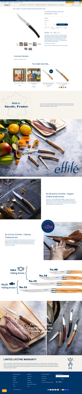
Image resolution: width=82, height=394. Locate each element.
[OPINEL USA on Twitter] (1, 2)
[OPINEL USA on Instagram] (6, 2)
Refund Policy (15, 382)
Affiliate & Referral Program (31, 384)
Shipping (14, 378)
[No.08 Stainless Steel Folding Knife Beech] (59, 87)
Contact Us (15, 376)
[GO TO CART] (80, 2)
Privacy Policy (43, 376)
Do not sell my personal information (47, 382)
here (67, 45)
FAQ (14, 384)
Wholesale (29, 378)
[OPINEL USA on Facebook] (3, 2)
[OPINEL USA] (7, 5)
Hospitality (29, 380)
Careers (28, 386)
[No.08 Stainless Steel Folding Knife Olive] (63, 87)
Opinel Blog (10, 2)
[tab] (47, 32)
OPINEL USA (18, 389)
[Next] (42, 25)
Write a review (23, 59)
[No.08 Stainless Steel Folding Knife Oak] (65, 87)
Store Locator (16, 2)
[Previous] (14, 25)
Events (21, 2)
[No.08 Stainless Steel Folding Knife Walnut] (61, 87)
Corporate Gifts (29, 382)
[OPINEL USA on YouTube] (4, 2)
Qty (45, 22)
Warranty (14, 380)
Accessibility (43, 380)
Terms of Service (44, 378)
